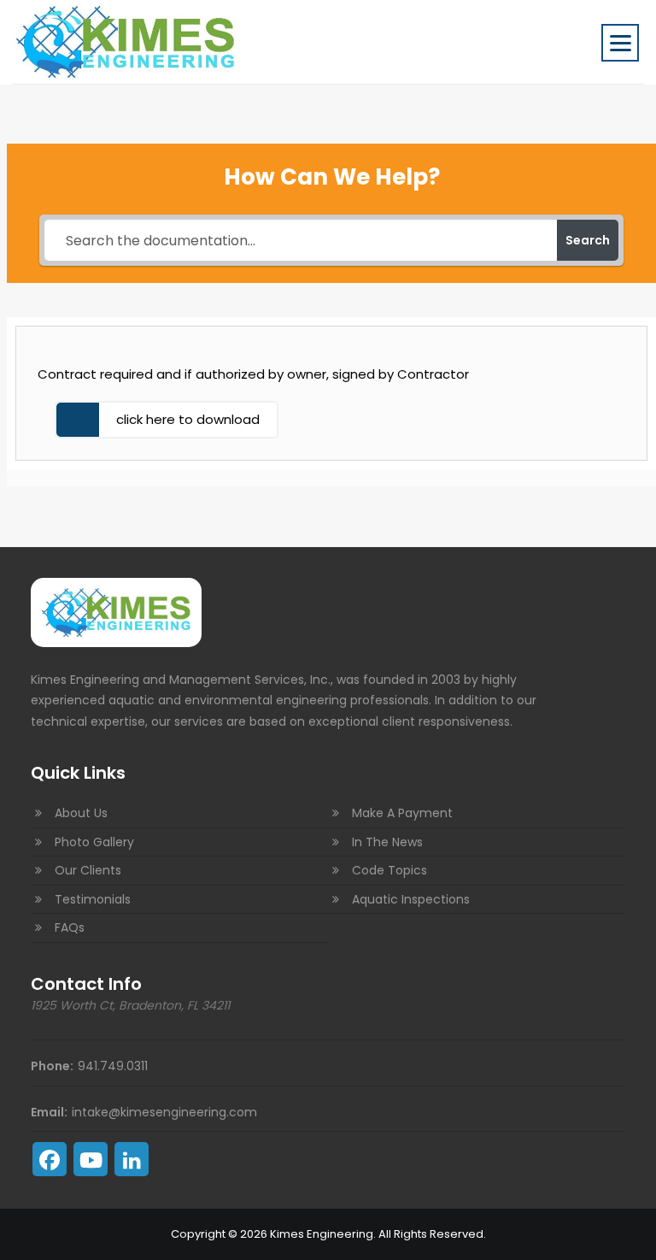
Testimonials (93, 899)
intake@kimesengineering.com (164, 1112)
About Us (81, 812)
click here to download (188, 419)
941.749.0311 (113, 1066)
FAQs (70, 927)
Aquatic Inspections (411, 899)
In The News (387, 842)
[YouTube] (90, 1159)
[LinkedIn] (131, 1159)
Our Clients (88, 870)
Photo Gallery (94, 842)
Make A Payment (402, 812)
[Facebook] (49, 1159)
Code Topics (389, 870)
